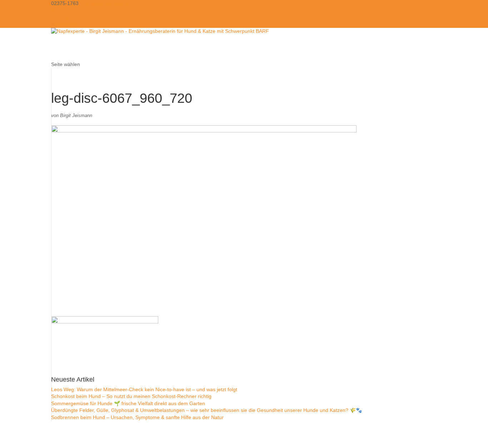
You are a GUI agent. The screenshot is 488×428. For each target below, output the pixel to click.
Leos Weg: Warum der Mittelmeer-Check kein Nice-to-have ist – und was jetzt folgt (144, 389)
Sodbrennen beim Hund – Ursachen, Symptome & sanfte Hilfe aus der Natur (137, 417)
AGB (56, 10)
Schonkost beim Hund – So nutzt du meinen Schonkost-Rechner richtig (131, 396)
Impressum (63, 17)
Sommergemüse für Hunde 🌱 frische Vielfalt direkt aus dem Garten (128, 403)
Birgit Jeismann (76, 115)
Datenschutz (65, 24)
